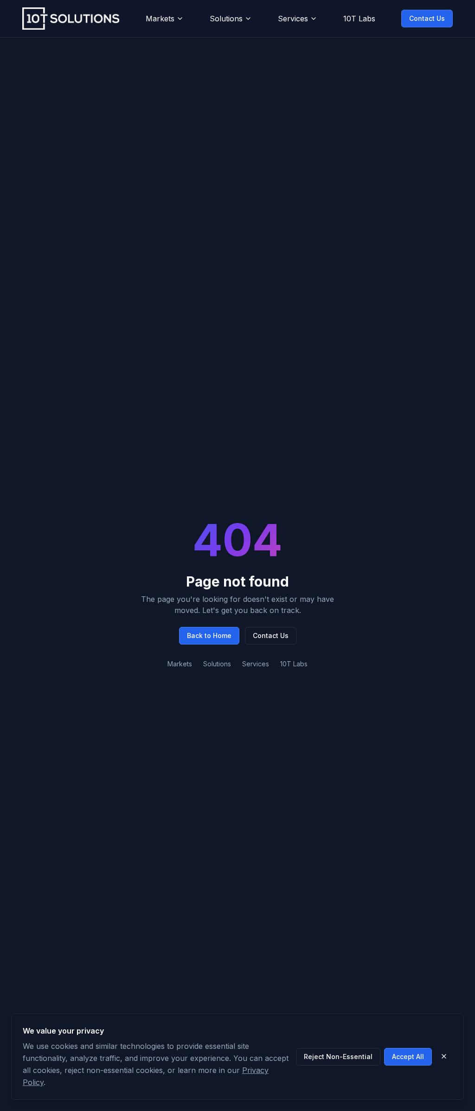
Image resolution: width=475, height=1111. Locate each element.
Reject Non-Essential (338, 1056)
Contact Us (427, 18)
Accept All (408, 1056)
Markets (160, 18)
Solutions (226, 18)
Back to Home (209, 635)
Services (293, 18)
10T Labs (359, 18)
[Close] (444, 1056)
